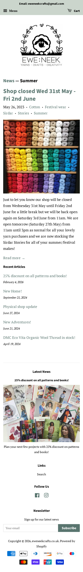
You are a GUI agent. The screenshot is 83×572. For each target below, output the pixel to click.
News (8, 80)
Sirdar (8, 113)
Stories (23, 113)
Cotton (34, 106)
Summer (41, 113)
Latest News (41, 371)
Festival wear (55, 106)
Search (41, 474)
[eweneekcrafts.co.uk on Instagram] (46, 496)
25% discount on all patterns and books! (35, 275)
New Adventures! (17, 322)
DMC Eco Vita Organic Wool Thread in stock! (39, 337)
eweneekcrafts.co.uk (45, 541)
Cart (76, 11)
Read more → (14, 257)
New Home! (12, 291)
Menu (12, 11)
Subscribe (69, 528)
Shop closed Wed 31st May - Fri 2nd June (39, 95)
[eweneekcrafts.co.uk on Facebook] (37, 496)
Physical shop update (20, 306)
